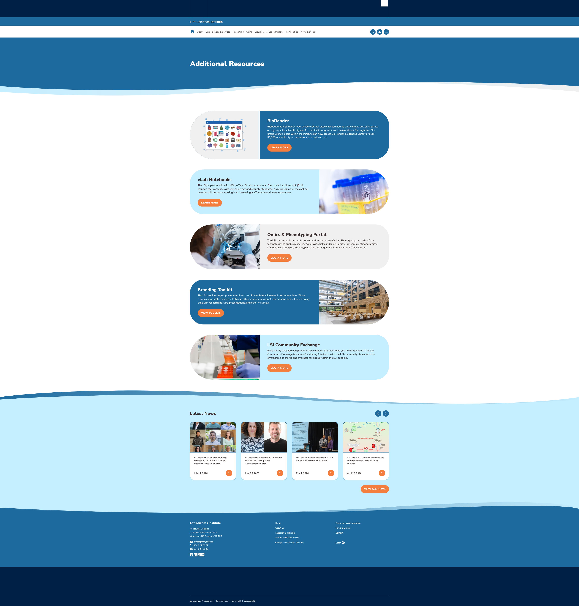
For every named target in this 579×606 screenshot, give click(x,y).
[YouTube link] (199, 555)
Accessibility (250, 601)
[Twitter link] (191, 555)
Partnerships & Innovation (348, 523)
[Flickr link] (202, 555)
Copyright (236, 601)
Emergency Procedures (201, 601)
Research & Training (242, 31)
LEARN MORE (279, 258)
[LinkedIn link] (195, 555)
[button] (378, 413)
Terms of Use (222, 601)
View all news (375, 489)
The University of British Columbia (198, 8)
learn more (279, 147)
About (200, 31)
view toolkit (210, 313)
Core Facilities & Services (218, 31)
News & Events (308, 31)
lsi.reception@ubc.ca (203, 541)
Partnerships (292, 31)
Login (340, 543)
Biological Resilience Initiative (269, 31)
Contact (339, 532)
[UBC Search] (384, 3)
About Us (279, 527)
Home (278, 523)
